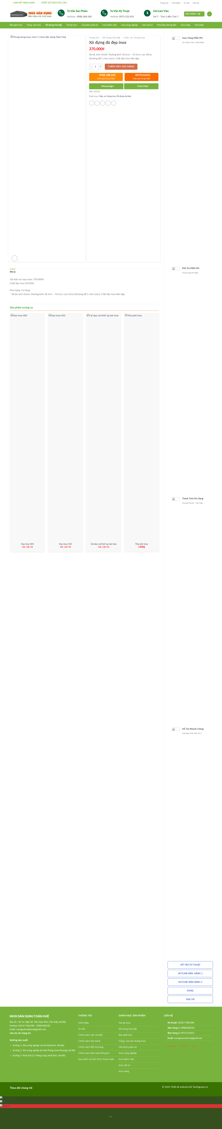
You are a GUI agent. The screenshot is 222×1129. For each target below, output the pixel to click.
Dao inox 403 (27, 544)
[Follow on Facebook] (202, 3)
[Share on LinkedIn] (113, 103)
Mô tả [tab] (12, 272)
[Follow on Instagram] (205, 3)
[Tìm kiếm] (209, 13)
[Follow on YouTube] (50, 1087)
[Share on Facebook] (91, 103)
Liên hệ (196, 3)
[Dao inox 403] (27, 427)
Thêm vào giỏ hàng (121, 66)
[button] (190, 965)
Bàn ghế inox (16, 25)
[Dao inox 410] (65, 427)
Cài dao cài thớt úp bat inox (104, 544)
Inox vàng (185, 25)
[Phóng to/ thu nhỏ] (12, 1111)
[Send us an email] (211, 3)
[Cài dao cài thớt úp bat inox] (103, 427)
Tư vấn (186, 3)
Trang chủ (164, 3)
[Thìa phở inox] (142, 427)
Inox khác (199, 25)
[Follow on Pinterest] (41, 1087)
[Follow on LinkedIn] (45, 1087)
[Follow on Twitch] (55, 1087)
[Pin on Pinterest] (108, 103)
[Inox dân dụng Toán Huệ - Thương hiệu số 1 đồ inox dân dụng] (31, 14)
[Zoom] (15, 258)
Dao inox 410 (65, 544)
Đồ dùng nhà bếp (53, 25)
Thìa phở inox (141, 544)
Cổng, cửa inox (34, 25)
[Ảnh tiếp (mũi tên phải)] (12, 1124)
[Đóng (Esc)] (3, 1111)
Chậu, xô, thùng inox (134, 38)
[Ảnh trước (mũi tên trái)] (3, 1124)
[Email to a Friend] (102, 103)
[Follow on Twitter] (208, 3)
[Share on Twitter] (97, 103)
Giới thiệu (176, 3)
